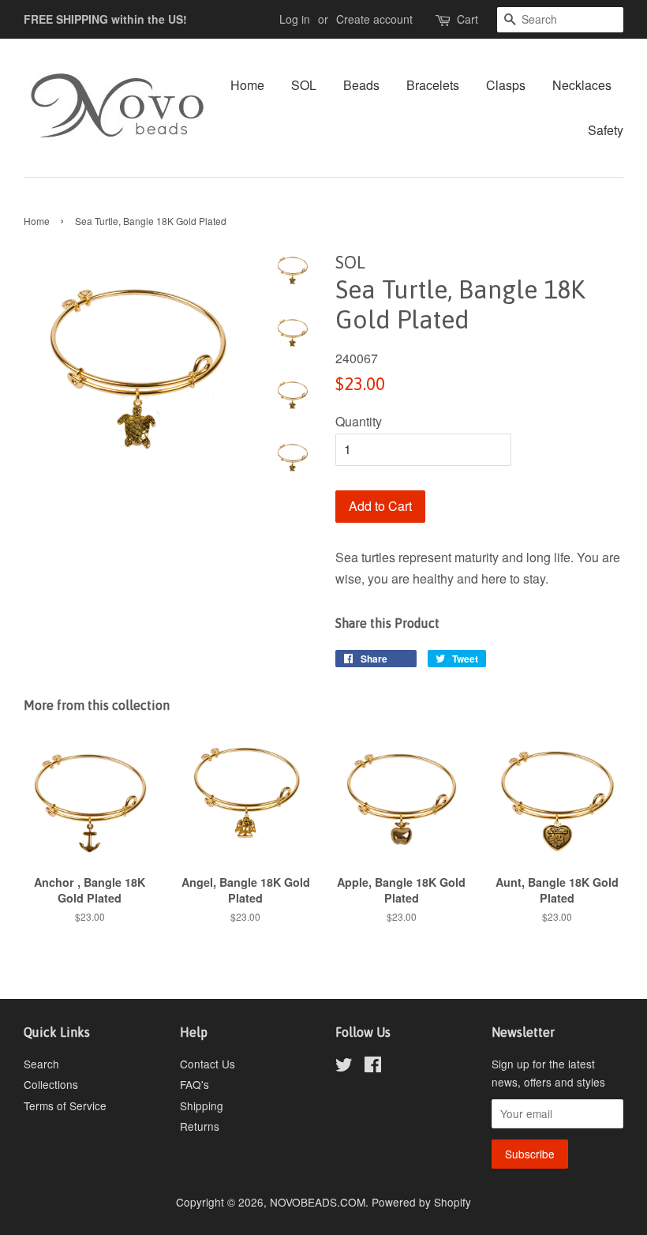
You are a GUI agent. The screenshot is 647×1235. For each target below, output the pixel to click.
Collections (51, 1084)
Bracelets (432, 85)
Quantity (358, 421)
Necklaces (581, 85)
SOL (303, 85)
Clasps (505, 85)
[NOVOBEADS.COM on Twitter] (344, 1067)
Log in (294, 19)
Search (41, 1064)
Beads (361, 85)
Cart (467, 19)
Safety (605, 130)
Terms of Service (65, 1105)
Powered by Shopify (421, 1202)
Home (247, 85)
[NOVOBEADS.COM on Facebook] (373, 1067)
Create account (374, 19)
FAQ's (194, 1084)
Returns (199, 1126)
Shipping (201, 1105)
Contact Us (207, 1064)
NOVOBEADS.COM (317, 1202)
